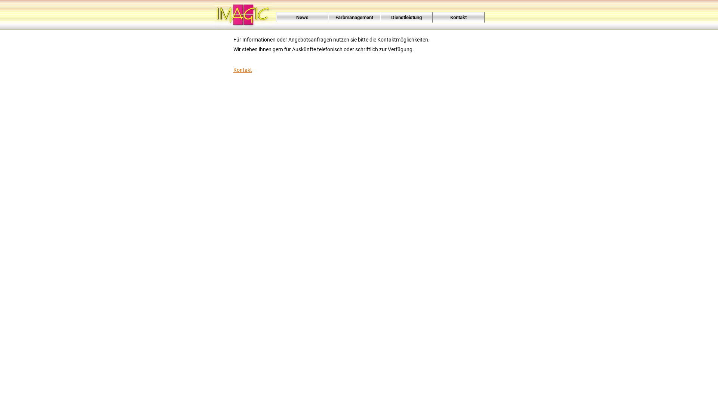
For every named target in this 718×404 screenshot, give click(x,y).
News (302, 17)
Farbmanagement (354, 17)
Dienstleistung (406, 17)
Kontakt (458, 17)
